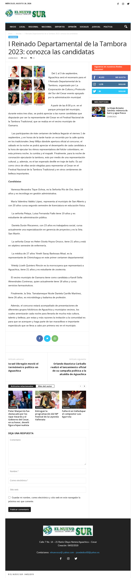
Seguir (122, 84)
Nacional (47, 26)
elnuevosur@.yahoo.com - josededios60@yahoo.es (75, 552)
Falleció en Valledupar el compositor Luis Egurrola (74, 414)
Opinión (72, 26)
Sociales (84, 26)
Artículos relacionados (22, 386)
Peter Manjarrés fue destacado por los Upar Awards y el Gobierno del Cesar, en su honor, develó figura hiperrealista (19, 418)
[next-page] (84, 386)
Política (108, 26)
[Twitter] (128, 4)
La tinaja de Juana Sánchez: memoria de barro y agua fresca (117, 110)
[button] (125, 26)
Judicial (96, 26)
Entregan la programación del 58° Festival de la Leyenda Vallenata (47, 415)
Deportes (60, 26)
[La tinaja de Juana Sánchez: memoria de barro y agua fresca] (98, 112)
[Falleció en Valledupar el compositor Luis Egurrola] (74, 400)
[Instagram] (123, 4)
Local (22, 26)
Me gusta (120, 77)
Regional (33, 26)
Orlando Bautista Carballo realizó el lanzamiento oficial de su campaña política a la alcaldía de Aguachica (68, 369)
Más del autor (45, 386)
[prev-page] (80, 386)
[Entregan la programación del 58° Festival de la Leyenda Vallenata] (47, 400)
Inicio (13, 26)
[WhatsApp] (55, 338)
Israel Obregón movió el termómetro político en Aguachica (23, 367)
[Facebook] (118, 4)
